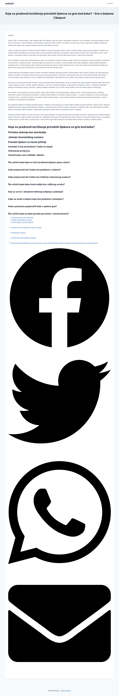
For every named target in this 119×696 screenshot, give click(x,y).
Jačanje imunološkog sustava (21, 220)
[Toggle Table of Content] (9, 243)
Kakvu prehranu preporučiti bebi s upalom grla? (32, 206)
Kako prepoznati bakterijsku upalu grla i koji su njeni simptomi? (33, 243)
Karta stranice (66, 691)
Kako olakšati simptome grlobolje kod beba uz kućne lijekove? (76, 243)
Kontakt (110, 3)
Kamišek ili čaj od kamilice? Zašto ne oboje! (26, 227)
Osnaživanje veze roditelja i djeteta (23, 238)
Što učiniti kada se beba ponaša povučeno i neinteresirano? (38, 213)
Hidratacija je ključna (18, 232)
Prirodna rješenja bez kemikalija (22, 217)
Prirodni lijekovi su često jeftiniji (22, 222)
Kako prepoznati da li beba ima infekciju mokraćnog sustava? (39, 177)
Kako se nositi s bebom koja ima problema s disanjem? (36, 199)
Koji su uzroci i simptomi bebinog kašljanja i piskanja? (35, 191)
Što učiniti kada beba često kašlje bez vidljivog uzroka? (36, 184)
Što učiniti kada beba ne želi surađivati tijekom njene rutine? (39, 162)
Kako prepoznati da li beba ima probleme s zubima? (34, 169)
